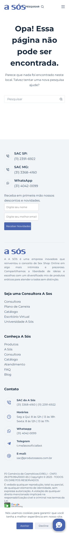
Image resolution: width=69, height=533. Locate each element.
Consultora (12, 301)
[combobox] (31, 99)
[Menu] (63, 6)
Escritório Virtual (16, 317)
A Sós (8, 349)
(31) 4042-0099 (26, 186)
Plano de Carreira (17, 306)
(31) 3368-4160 (25, 172)
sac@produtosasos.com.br (34, 458)
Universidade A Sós (19, 321)
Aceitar (24, 525)
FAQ (7, 369)
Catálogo (11, 312)
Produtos (11, 344)
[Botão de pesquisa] (61, 99)
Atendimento (14, 364)
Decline (43, 525)
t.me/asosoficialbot (29, 445)
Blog (7, 374)
